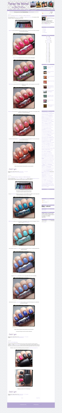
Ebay (44, 128)
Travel (51, 182)
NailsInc (45, 158)
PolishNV (43, 169)
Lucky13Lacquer (45, 150)
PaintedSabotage (44, 162)
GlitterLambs (43, 136)
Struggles (45, 179)
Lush (48, 150)
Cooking (46, 123)
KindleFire (48, 143)
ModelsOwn (43, 156)
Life (42, 146)
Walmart (44, 184)
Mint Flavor (10, 221)
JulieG (42, 143)
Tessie (18, 248)
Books (43, 118)
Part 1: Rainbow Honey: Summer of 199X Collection (19, 176)
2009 (48, 60)
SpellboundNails (44, 178)
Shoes (52, 175)
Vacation (46, 183)
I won (24, 17)
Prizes (17, 172)
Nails (14, 172)
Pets (44, 164)
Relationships (46, 172)
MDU (49, 152)
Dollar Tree (48, 127)
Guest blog (46, 136)
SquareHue (49, 178)
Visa (42, 184)
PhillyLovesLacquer (48, 165)
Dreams (43, 128)
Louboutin (51, 149)
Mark (46, 151)
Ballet (47, 115)
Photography (48, 166)
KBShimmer (45, 143)
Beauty (50, 115)
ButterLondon (52, 119)
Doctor (50, 126)
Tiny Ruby (10, 84)
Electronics (47, 128)
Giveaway (49, 135)
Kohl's (52, 143)
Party (52, 162)
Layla (50, 145)
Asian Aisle (50, 114)
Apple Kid (10, 30)
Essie (45, 130)
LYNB (51, 150)
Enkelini (51, 129)
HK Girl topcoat (26, 222)
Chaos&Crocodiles (49, 120)
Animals (43, 114)
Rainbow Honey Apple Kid (33, 347)
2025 (48, 43)
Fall (50, 130)
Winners (52, 184)
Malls (45, 151)
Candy (43, 120)
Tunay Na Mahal (30, 404)
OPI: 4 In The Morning (13, 342)
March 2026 (48, 40)
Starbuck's (52, 178)
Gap (43, 135)
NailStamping (48, 158)
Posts (44, 200)
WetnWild (50, 184)
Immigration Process (45, 141)
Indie (12, 172)
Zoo (46, 186)
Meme (51, 152)
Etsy (46, 130)
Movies (46, 156)
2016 (48, 51)
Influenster (47, 142)
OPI (11, 344)
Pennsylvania (48, 163)
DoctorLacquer (43, 127)
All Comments (45, 202)
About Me (27, 10)
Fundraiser (51, 134)
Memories (45, 153)
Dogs (46, 127)
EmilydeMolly (44, 129)
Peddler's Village (44, 163)
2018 (48, 48)
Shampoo (49, 175)
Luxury (50, 150)
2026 (48, 36)
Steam (44, 31)
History (48, 137)
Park (51, 162)
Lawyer (48, 145)
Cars (44, 120)
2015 (48, 52)
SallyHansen (44, 175)
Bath (48, 115)
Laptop (49, 144)
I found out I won (18, 178)
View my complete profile (46, 24)
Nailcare (47, 157)
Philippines (44, 165)
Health (52, 136)
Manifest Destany (29, 17)
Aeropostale (47, 113)
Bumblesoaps (44, 119)
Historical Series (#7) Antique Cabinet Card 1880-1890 (50, 86)
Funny (42, 135)
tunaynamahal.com (31, 405)
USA (44, 183)
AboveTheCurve (44, 113)
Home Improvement (45, 138)
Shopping (43, 176)
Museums (50, 156)
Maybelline (47, 152)
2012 (48, 56)
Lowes (42, 150)
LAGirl (47, 144)
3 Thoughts (26, 336)
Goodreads (45, 32)
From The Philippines (47, 134)
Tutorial (43, 183)
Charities (43, 121)
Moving (48, 156)
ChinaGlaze (46, 121)
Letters (53, 145)
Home (53, 137)
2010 (47, 59)
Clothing (52, 121)
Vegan (49, 183)
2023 (48, 44)
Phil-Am (46, 164)
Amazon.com (51, 113)
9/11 (48, 112)
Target (50, 179)
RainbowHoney (21, 172)
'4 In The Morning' (17, 344)
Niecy (53, 158)
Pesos (51, 163)
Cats (46, 120)
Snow (46, 177)
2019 (48, 47)
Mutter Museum (44, 157)
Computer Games (46, 122)
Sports (47, 178)
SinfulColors (43, 177)
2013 (48, 55)
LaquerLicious (51, 144)
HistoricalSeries (44, 137)
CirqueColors (49, 121)
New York (51, 158)
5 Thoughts (26, 171)
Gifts (46, 135)
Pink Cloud (10, 111)
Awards (43, 115)
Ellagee (50, 128)
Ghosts (45, 135)
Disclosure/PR (33, 10)
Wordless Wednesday (50, 185)
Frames (43, 134)
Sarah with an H (49, 17)
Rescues (52, 172)
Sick (48, 176)
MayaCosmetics (44, 152)
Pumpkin (51, 170)
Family (52, 130)
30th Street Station (45, 112)
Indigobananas (44, 142)
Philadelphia (50, 164)
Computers (50, 122)
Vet (50, 183)
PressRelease (49, 169)
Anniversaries (46, 114)
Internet (50, 142)
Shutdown (46, 176)
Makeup (43, 151)
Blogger (40, 404)
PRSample (48, 170)
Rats (43, 172)
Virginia (53, 183)
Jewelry (53, 142)
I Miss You (16, 275)
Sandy (47, 175)
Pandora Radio (49, 162)
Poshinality (45, 169)
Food (48, 131)
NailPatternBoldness (51, 157)
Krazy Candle (44, 144)
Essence (43, 130)
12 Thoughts (26, 394)
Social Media (48, 177)
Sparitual (51, 177)
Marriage (49, 151)
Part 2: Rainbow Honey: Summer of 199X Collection (19, 15)
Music (53, 156)
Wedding (47, 184)
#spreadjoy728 (49, 39)
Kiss (50, 143)
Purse (42, 171)
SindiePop (50, 176)
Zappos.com (43, 186)
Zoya (48, 186)
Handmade (49, 136)
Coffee (43, 122)
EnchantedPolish (48, 129)
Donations (51, 127)
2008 (48, 61)
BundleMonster (48, 119)
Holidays (50, 137)
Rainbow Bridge (46, 171)
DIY (48, 126)
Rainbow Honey (17, 17)
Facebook (48, 130)
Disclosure (47, 126)
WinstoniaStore (44, 185)
